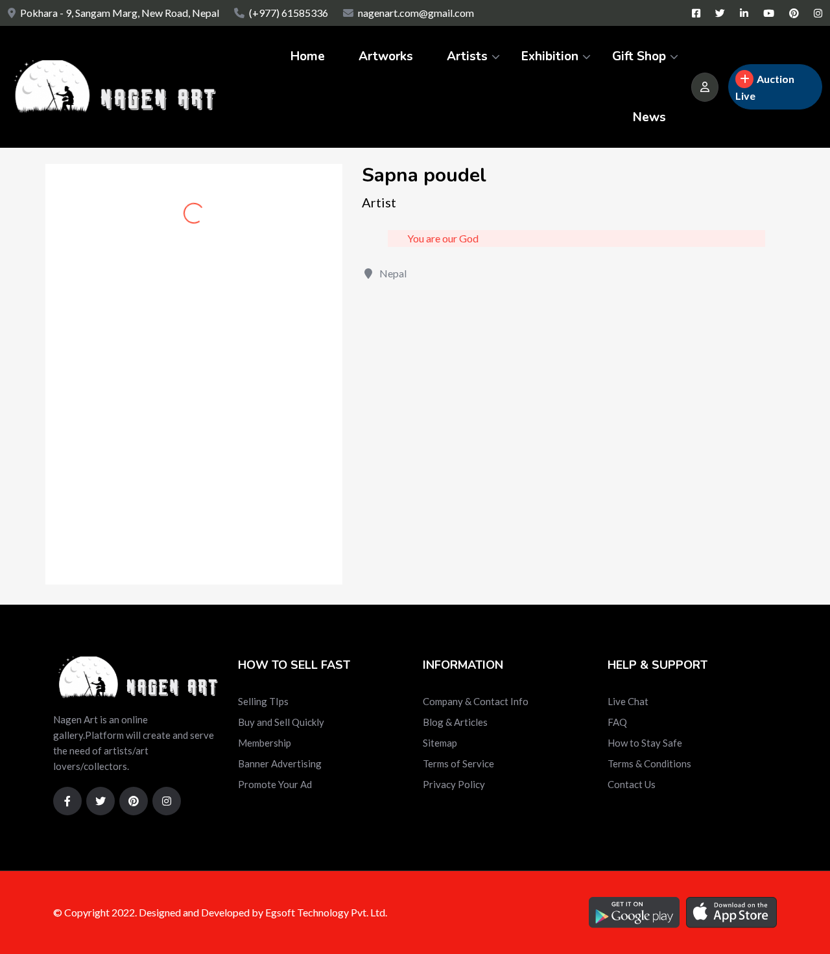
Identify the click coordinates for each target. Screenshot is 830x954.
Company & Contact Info (475, 701)
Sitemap (440, 743)
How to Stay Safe (645, 743)
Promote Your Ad (275, 784)
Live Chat (628, 701)
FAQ (617, 722)
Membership (264, 743)
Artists (467, 56)
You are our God (443, 238)
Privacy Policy (454, 784)
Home (307, 56)
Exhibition (549, 56)
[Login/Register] (705, 87)
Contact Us (632, 784)
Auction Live (764, 87)
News (649, 117)
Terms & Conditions (649, 763)
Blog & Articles (455, 722)
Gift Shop (639, 56)
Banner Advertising (280, 763)
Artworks (386, 56)
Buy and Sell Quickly (281, 722)
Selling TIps (263, 701)
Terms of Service (458, 763)
